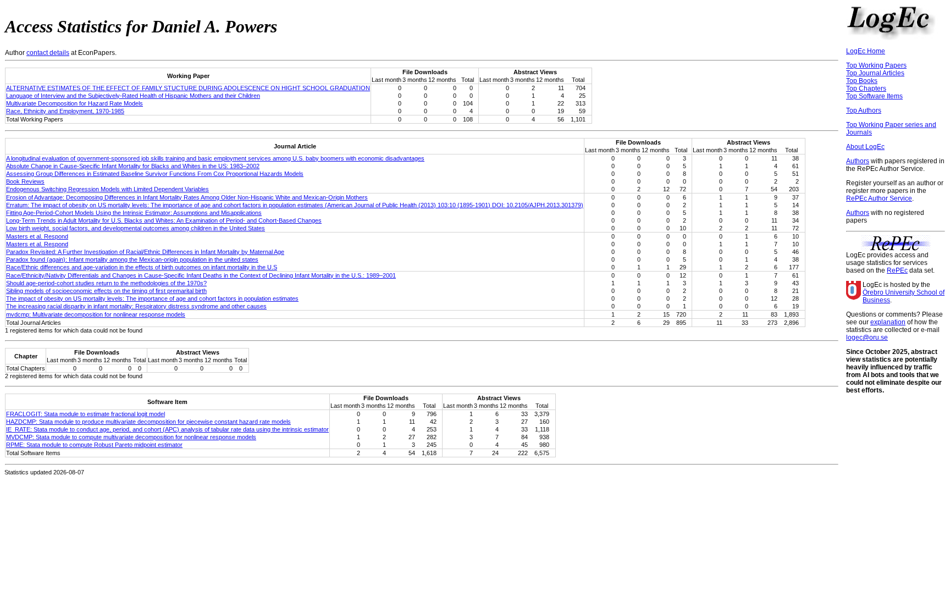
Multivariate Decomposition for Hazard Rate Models (74, 103)
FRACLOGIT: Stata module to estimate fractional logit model (85, 414)
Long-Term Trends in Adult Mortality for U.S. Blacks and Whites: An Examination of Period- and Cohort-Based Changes (164, 220)
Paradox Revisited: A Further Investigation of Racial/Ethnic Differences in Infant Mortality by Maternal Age (145, 251)
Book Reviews (25, 181)
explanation (887, 322)
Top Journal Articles (875, 73)
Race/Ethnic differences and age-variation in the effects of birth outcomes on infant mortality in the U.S (141, 267)
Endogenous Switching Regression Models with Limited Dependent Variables (107, 189)
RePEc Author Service (879, 198)
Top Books (861, 81)
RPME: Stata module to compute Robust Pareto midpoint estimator (94, 444)
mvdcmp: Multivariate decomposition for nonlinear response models (95, 314)
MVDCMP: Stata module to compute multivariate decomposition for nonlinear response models (131, 437)
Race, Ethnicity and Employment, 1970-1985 (65, 111)
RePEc (897, 270)
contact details (47, 53)
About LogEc (865, 147)
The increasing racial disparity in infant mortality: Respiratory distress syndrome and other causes (136, 306)
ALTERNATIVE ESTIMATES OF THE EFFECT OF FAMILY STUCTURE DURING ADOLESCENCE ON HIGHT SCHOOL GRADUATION (188, 88)
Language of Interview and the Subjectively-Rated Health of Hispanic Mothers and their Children (133, 95)
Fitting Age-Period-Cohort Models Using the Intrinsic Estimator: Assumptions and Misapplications (134, 212)
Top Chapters (866, 88)
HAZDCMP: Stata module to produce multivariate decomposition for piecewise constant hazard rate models (148, 421)
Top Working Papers (876, 65)
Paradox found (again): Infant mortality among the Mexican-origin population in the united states (132, 259)
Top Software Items (874, 96)
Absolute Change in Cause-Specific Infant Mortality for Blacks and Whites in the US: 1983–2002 (132, 166)
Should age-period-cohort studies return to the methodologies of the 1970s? (106, 283)
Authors (857, 161)
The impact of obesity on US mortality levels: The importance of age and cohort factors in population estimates (152, 298)
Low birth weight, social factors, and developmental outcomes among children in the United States (135, 228)
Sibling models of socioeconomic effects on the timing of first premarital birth (106, 290)
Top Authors (863, 110)
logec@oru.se (867, 337)
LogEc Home (865, 51)
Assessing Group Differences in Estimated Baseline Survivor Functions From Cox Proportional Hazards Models (154, 173)
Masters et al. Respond (37, 236)
